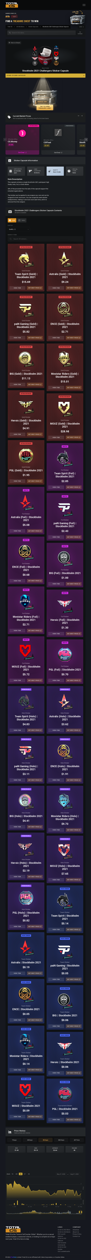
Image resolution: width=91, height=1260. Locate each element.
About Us (76, 1232)
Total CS (10, 26)
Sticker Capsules (33, 26)
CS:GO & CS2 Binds (64, 1232)
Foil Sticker (65, 470)
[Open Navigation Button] (84, 5)
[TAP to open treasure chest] (45, 95)
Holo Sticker (26, 713)
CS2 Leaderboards (64, 1251)
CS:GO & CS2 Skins (64, 1230)
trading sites (33, 118)
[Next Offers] (81, 116)
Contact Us (76, 1236)
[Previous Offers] (78, 116)
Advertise (76, 1230)
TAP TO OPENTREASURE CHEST (45, 107)
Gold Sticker (26, 271)
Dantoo (13, 1257)
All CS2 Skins (20, 26)
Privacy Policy (77, 1234)
